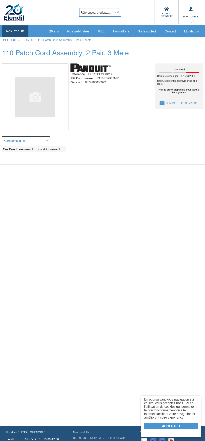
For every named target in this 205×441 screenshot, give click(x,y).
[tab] (26, 140)
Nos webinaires (78, 31)
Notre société (147, 31)
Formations (121, 31)
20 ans (54, 31)
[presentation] (26, 140)
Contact (170, 31)
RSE (101, 31)
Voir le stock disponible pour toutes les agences (179, 91)
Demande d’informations (182, 103)
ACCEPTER (171, 426)
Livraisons (191, 31)
